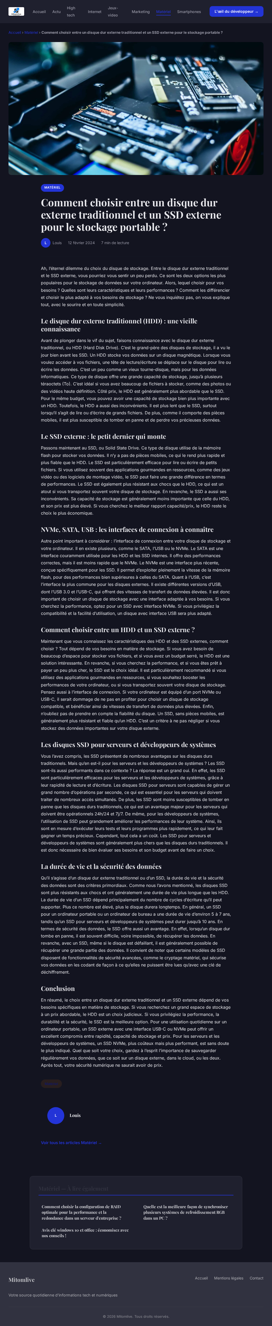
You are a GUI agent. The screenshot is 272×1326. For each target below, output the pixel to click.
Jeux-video (113, 11)
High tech (71, 11)
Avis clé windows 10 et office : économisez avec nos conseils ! (85, 1232)
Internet (94, 11)
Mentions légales (228, 1278)
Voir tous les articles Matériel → (71, 1142)
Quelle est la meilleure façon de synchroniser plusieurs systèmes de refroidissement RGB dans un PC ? (185, 1212)
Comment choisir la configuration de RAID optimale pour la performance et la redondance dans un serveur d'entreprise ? (81, 1212)
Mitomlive (21, 1279)
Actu (56, 11)
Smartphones (189, 11)
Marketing (141, 11)
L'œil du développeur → (236, 11)
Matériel (163, 11)
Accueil (39, 11)
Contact (257, 1278)
